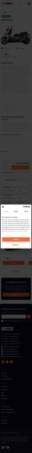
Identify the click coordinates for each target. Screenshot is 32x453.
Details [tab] (16, 211)
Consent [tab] (5, 211)
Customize (15, 244)
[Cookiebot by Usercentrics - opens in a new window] (23, 207)
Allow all (16, 239)
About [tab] (26, 211)
